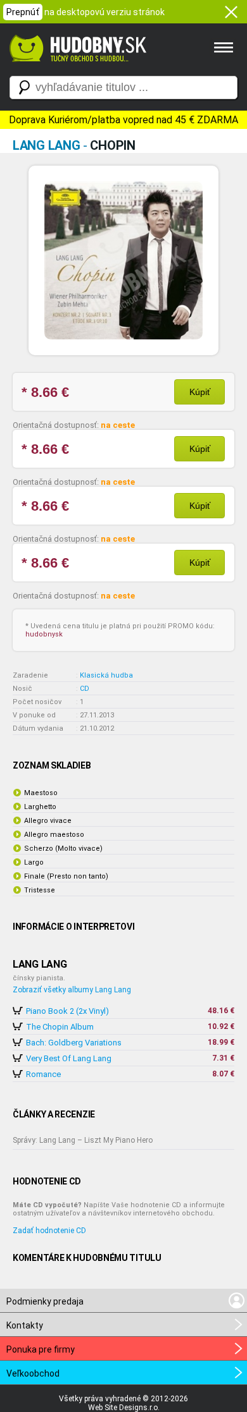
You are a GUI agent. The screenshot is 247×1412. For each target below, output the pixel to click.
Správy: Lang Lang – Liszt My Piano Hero (83, 1140)
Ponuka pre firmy (40, 1349)
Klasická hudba (106, 675)
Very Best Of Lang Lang (68, 1058)
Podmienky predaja (45, 1301)
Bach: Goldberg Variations (74, 1042)
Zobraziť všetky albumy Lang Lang (72, 989)
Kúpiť (199, 392)
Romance (43, 1074)
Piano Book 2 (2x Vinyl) (67, 1011)
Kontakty (24, 1325)
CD (84, 689)
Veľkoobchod (33, 1373)
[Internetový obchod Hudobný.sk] (76, 68)
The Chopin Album (60, 1027)
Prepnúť (22, 12)
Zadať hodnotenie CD (49, 1230)
